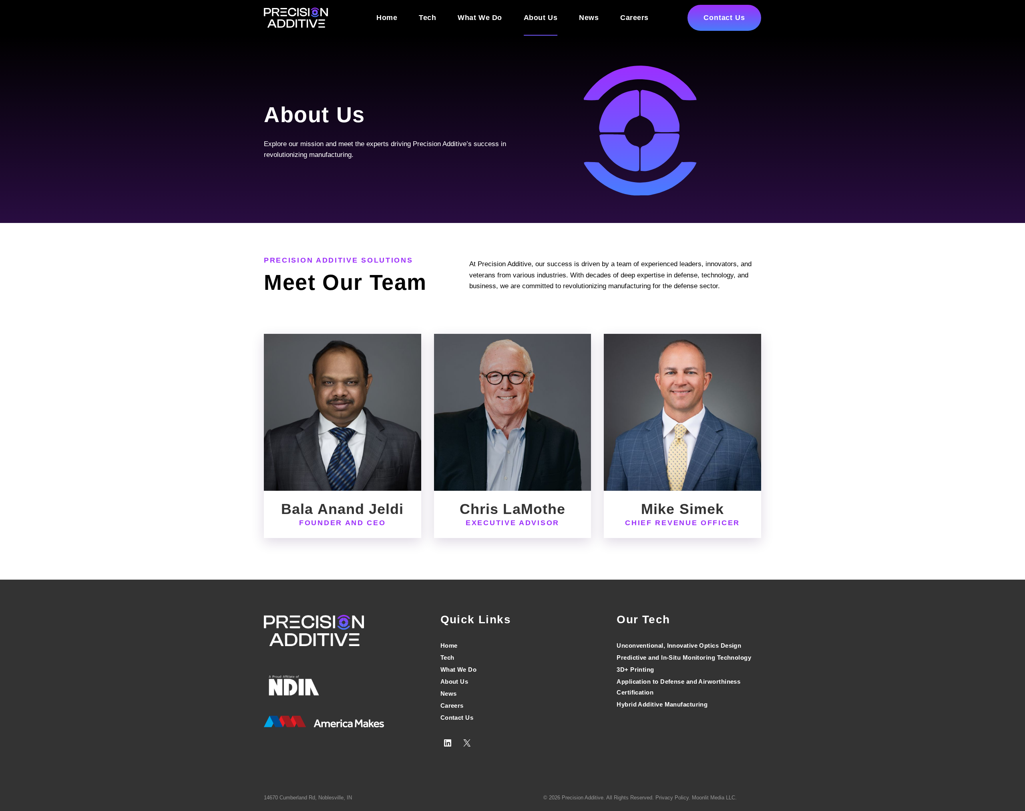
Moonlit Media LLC (713, 798)
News (589, 18)
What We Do (480, 18)
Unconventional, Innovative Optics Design (679, 645)
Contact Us (724, 18)
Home (386, 18)
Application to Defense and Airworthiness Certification (678, 687)
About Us (540, 18)
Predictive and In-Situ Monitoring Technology (684, 657)
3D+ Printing (635, 669)
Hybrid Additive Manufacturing (662, 704)
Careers (634, 18)
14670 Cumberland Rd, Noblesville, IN (308, 798)
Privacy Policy (672, 798)
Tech (427, 18)
